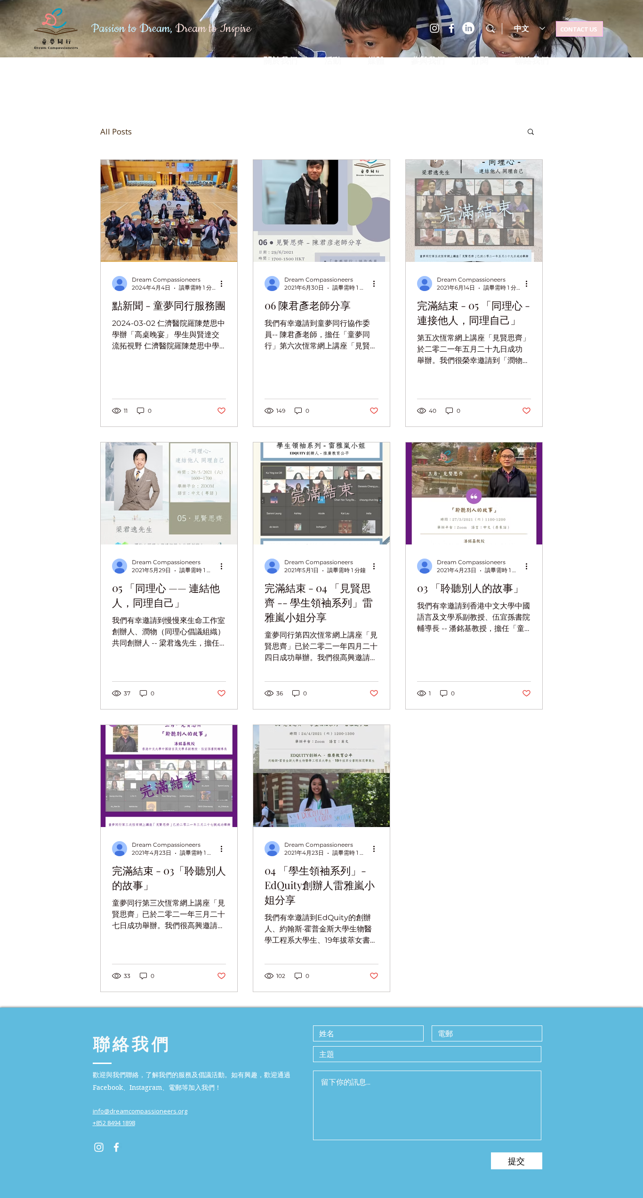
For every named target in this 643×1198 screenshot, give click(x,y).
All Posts (116, 131)
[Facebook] (451, 28)
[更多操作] (224, 283)
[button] (332, 60)
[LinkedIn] (468, 28)
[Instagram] (434, 28)
